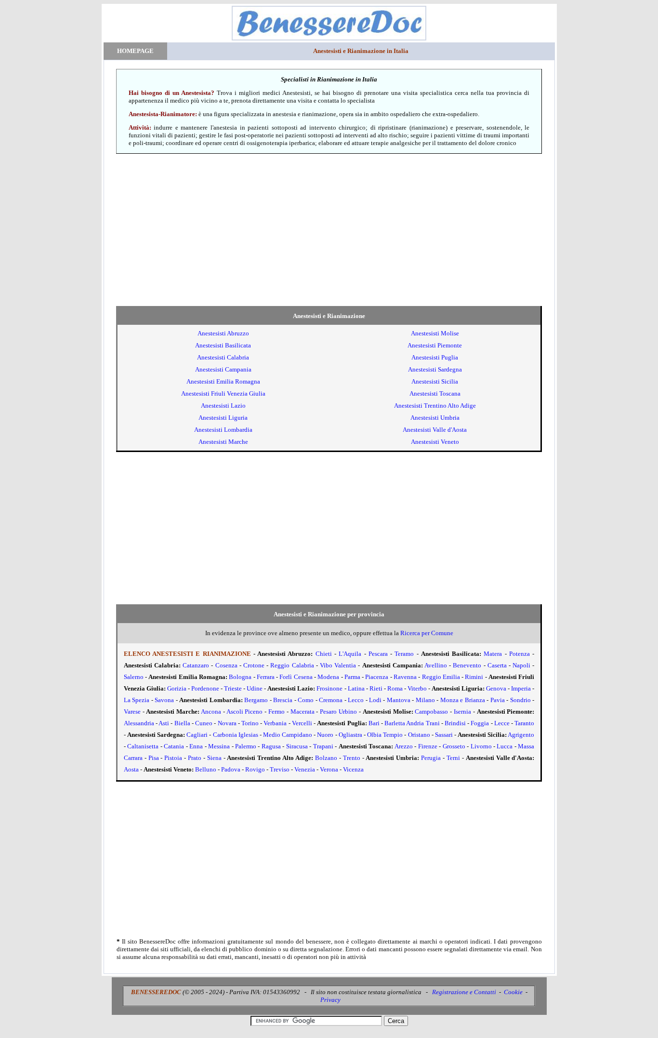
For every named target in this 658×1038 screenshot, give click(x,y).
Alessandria (139, 723)
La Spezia (136, 700)
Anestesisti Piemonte (435, 345)
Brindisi (455, 723)
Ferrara (266, 676)
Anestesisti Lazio (223, 405)
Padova (230, 769)
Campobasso (431, 711)
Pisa (153, 757)
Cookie (513, 992)
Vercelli (302, 723)
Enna (196, 746)
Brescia (282, 700)
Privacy (330, 999)
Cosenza (226, 665)
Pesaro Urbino (338, 711)
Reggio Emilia (441, 676)
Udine (255, 688)
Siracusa (297, 746)
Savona (164, 700)
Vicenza (353, 769)
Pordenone (205, 688)
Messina (219, 746)
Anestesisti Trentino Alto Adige (435, 405)
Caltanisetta (142, 746)
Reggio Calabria (292, 665)
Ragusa (271, 746)
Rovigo (255, 769)
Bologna (240, 676)
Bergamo (256, 700)
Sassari (444, 734)
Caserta (497, 665)
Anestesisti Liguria (223, 417)
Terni (453, 757)
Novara (227, 723)
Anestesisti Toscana (435, 393)
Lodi (375, 700)
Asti (163, 723)
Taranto (524, 723)
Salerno (134, 676)
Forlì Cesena (295, 676)
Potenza (519, 653)
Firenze (427, 746)
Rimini (474, 676)
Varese (132, 711)
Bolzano (326, 757)
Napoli (521, 665)
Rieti (375, 688)
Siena (214, 757)
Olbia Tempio (385, 734)
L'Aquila (350, 653)
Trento (351, 757)
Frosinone (329, 688)
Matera (493, 653)
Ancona (211, 711)
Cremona (330, 700)
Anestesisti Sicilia (434, 381)
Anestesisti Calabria (223, 357)
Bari (374, 723)
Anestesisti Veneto (435, 441)
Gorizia (176, 688)
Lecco (356, 700)
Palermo (245, 746)
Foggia (480, 723)
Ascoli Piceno (244, 711)
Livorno (481, 746)
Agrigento (521, 734)
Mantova (398, 700)
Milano (425, 700)
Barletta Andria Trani (411, 723)
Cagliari (197, 734)
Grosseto (454, 746)
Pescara (378, 653)
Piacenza (376, 676)
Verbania (275, 723)
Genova (496, 688)
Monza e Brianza (462, 700)
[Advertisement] (329, 229)
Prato (194, 757)
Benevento (467, 665)
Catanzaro (196, 665)
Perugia (431, 757)
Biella (182, 723)
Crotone (253, 665)
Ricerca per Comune (426, 633)
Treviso (280, 769)
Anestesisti (223, 333)
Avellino (435, 665)
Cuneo (203, 723)
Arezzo (404, 746)
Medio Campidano (287, 734)
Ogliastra (350, 734)
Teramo (404, 653)
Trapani (323, 746)
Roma (395, 688)
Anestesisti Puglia (434, 357)
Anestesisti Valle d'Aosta (435, 429)
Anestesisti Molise (435, 333)
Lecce (502, 723)
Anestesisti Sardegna (435, 369)
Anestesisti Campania (223, 369)
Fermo (276, 711)
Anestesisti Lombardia (223, 429)
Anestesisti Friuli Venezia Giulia (223, 393)
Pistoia (173, 757)
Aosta (131, 769)
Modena (328, 676)
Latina (356, 688)
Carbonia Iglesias (235, 734)
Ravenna (405, 676)
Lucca (505, 746)
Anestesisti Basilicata (223, 345)
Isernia (462, 711)
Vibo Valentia (338, 665)
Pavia (497, 700)
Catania (174, 746)
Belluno (205, 769)
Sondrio (520, 700)
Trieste (233, 688)
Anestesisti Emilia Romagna (223, 381)
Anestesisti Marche (223, 441)
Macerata (302, 711)
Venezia (304, 769)
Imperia (521, 688)
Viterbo (417, 688)
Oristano (419, 734)
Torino (250, 723)
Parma (352, 676)
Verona (329, 769)
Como (306, 700)
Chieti (324, 653)
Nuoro (325, 734)
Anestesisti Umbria (435, 417)
